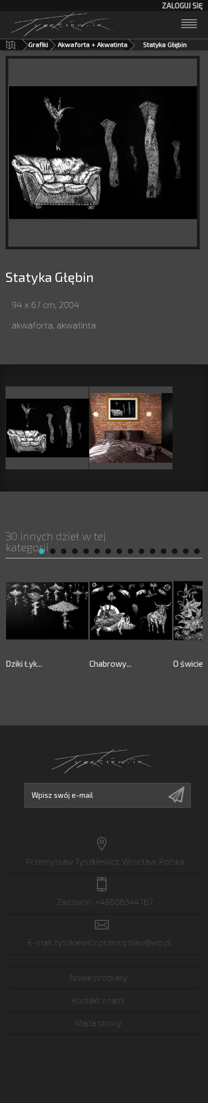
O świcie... (190, 663)
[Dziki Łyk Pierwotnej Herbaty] (47, 611)
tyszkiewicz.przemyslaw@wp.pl (113, 942)
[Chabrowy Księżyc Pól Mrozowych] (131, 611)
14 (186, 551)
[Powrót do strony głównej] (10, 44)
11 (152, 551)
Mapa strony (98, 1023)
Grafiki (38, 44)
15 (197, 551)
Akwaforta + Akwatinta (93, 44)
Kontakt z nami (98, 1000)
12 (163, 551)
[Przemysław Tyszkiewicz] (63, 24)
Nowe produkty (99, 977)
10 (141, 551)
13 (174, 551)
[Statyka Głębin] (47, 427)
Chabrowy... (110, 663)
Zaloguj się (182, 5)
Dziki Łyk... (24, 663)
